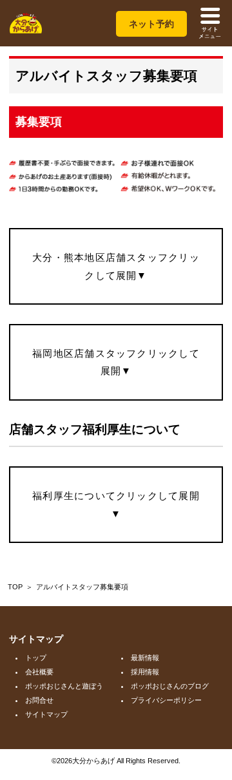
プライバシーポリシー (166, 700)
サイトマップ (46, 714)
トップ (35, 657)
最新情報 (145, 657)
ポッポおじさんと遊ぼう (64, 686)
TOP (15, 587)
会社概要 (39, 672)
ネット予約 (151, 24)
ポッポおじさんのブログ (170, 686)
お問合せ (39, 700)
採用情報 (145, 672)
